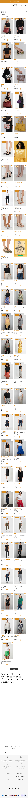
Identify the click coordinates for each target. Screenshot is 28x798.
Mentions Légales (20, 776)
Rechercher (19, 773)
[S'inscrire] (23, 752)
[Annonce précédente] (2, 1)
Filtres (24, 11)
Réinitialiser (4, 14)
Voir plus (14, 669)
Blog (8, 779)
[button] (2, 5)
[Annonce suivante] (25, 1)
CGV (8, 776)
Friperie (8, 773)
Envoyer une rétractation (20, 780)
